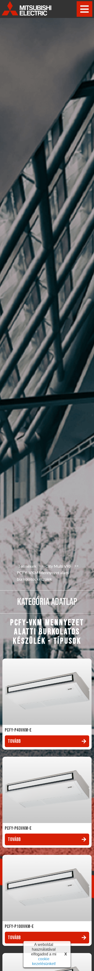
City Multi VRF (59, 566)
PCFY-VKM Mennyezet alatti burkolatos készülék (43, 575)
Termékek (27, 566)
